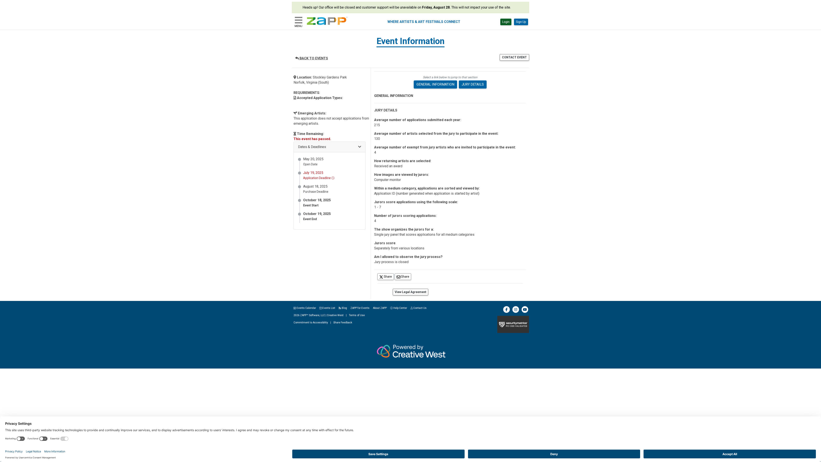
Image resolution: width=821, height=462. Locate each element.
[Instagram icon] (515, 312)
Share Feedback (342, 322)
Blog (344, 308)
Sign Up (521, 22)
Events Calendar (306, 308)
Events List (328, 308)
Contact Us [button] (420, 308)
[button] (329, 147)
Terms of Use (357, 315)
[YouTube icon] (525, 312)
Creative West (335, 315)
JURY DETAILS (473, 84)
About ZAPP (380, 308)
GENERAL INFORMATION (435, 84)
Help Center (400, 308)
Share (388, 276)
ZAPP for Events (359, 308)
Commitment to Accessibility (311, 322)
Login (505, 22)
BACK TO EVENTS (313, 58)
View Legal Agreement (410, 292)
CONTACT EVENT (514, 57)
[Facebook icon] (506, 312)
